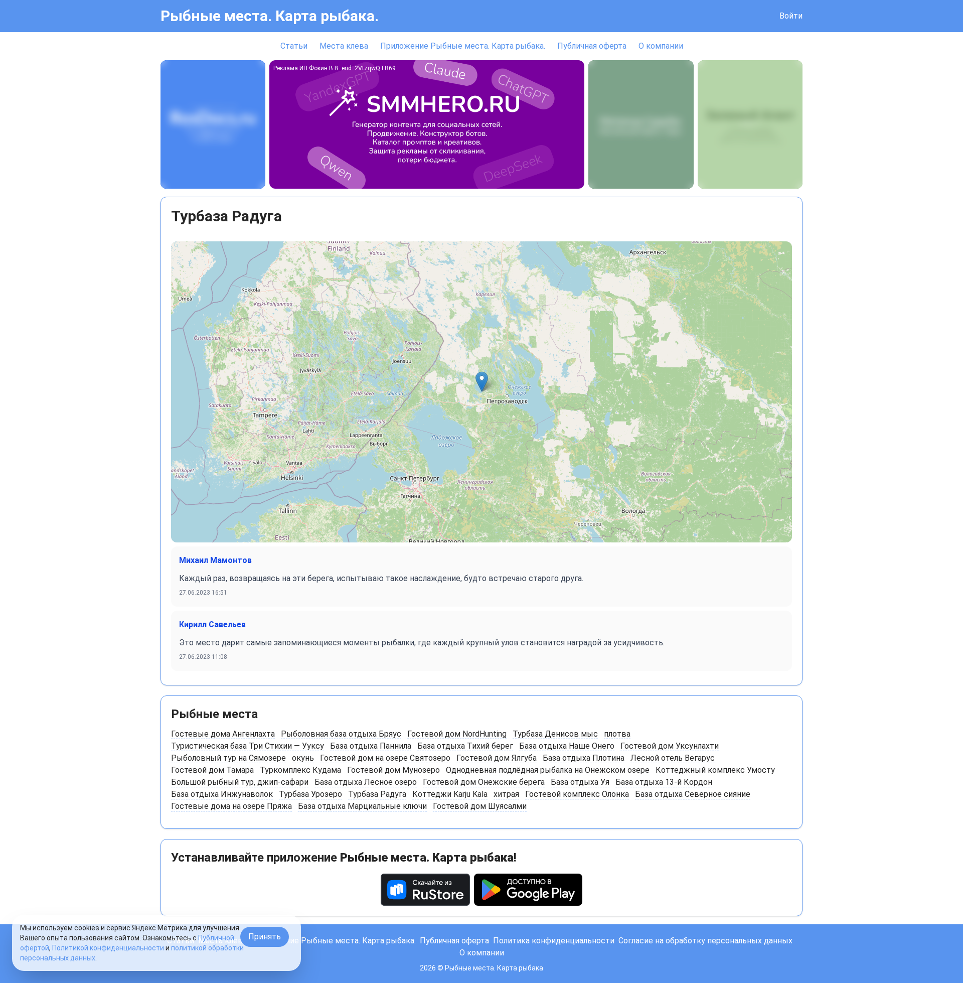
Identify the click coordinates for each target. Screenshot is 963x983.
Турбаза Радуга (377, 794)
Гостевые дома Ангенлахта (223, 734)
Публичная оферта (591, 46)
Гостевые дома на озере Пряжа (231, 806)
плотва (617, 734)
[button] (481, 381)
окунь (303, 758)
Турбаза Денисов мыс (555, 734)
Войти (790, 16)
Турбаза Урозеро (310, 794)
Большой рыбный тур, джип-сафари (239, 782)
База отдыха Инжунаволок (222, 794)
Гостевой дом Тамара (212, 770)
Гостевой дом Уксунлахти (669, 746)
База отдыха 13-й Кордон (663, 782)
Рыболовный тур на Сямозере (228, 758)
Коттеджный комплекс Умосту (715, 770)
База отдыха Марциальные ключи (362, 806)
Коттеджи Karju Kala (450, 794)
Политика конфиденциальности (553, 940)
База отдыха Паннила (370, 746)
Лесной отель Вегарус (672, 758)
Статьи (293, 46)
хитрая (506, 794)
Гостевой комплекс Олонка (577, 794)
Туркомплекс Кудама (300, 770)
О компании (660, 46)
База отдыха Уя (580, 782)
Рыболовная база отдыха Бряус (341, 734)
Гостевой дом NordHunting (457, 734)
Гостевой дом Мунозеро (393, 770)
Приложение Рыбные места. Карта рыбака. (462, 46)
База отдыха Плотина (583, 758)
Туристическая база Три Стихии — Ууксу (247, 746)
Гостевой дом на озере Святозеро (385, 758)
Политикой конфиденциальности (108, 948)
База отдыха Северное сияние (692, 794)
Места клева (343, 46)
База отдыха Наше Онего (566, 746)
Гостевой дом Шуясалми (480, 806)
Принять (264, 936)
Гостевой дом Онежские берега (484, 782)
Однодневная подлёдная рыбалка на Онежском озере (548, 770)
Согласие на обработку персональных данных (705, 940)
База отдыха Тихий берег (465, 746)
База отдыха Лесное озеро (365, 782)
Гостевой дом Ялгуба (496, 758)
